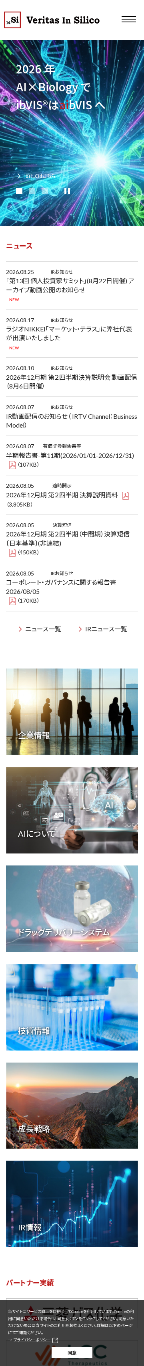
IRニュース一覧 (106, 629)
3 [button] (45, 191)
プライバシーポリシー (32, 1339)
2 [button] (32, 191)
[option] (72, 133)
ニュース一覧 (43, 629)
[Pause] (67, 191)
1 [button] (19, 191)
